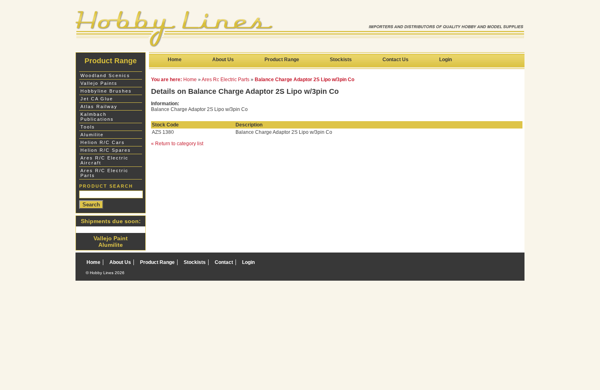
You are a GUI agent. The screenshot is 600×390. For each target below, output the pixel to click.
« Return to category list (177, 143)
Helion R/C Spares (105, 150)
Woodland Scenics (105, 75)
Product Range (281, 59)
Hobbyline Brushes (106, 91)
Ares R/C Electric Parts (104, 173)
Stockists (341, 59)
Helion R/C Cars (102, 142)
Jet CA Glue (96, 98)
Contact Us (395, 59)
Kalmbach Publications (97, 117)
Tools (87, 126)
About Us (223, 59)
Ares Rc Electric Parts (225, 79)
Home (175, 59)
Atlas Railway (99, 106)
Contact (224, 262)
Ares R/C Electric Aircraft (104, 160)
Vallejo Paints (99, 83)
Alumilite (92, 134)
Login (445, 59)
